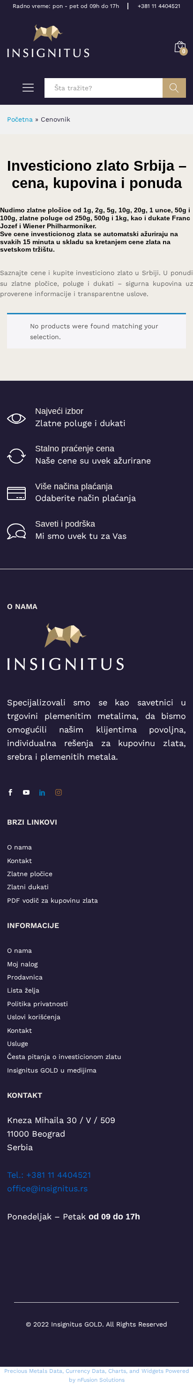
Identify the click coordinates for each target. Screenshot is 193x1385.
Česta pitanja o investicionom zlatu (64, 1056)
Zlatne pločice (29, 873)
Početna (20, 119)
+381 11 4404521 (159, 6)
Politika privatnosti (37, 1004)
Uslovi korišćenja (33, 1017)
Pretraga (174, 88)
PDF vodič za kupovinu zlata (52, 900)
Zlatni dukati (28, 887)
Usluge (17, 1043)
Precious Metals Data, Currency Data (54, 1371)
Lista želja (23, 990)
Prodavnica (25, 977)
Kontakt (19, 860)
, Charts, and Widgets (134, 1371)
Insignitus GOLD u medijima (51, 1070)
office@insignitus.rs (47, 1188)
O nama (19, 847)
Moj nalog (22, 964)
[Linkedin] (42, 793)
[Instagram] (58, 793)
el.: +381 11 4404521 (51, 1175)
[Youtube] (26, 793)
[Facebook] (10, 793)
